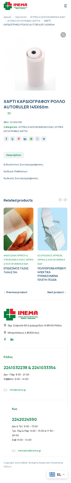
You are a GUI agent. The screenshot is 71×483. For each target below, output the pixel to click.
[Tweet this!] (12, 138)
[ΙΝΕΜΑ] (15, 5)
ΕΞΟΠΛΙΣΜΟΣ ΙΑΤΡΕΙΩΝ (50, 255)
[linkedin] (12, 339)
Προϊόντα (20, 17)
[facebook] (5, 339)
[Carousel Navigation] (62, 200)
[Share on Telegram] (43, 138)
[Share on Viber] (37, 138)
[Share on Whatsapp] (31, 138)
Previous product (16, 292)
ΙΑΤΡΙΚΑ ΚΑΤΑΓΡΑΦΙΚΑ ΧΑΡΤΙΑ (23, 20)
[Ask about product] (9, 113)
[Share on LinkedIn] (25, 138)
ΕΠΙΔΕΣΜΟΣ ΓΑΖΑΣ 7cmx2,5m (16, 270)
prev (60, 200)
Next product (55, 292)
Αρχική (7, 17)
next (65, 200)
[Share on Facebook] (6, 138)
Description (13, 155)
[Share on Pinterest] (19, 138)
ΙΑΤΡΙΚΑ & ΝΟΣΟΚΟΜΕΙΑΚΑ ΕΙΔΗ (47, 17)
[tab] (14, 155)
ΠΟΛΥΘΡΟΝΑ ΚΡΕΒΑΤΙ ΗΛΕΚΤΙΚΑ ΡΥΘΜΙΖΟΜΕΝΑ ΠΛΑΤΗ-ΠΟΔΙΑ (52, 274)
